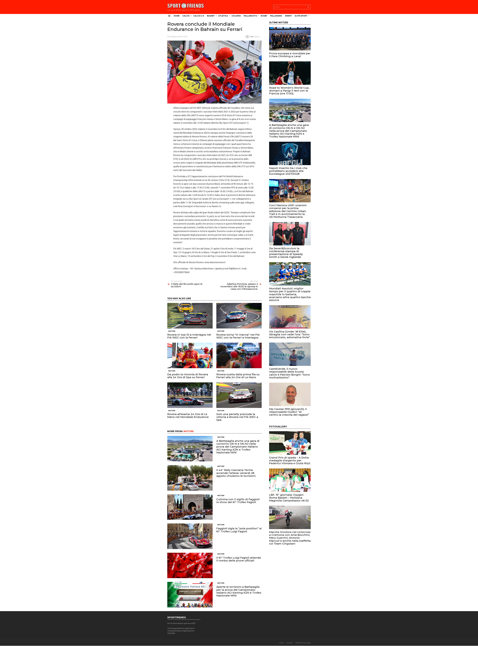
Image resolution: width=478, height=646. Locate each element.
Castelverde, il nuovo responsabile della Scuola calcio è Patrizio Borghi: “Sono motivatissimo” (289, 373)
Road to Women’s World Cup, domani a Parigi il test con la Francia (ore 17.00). (289, 90)
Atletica (223, 16)
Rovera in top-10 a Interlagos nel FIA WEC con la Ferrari (189, 336)
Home (176, 16)
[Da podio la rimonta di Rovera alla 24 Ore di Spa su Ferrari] (190, 355)
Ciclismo (236, 16)
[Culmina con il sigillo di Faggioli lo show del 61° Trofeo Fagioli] (190, 507)
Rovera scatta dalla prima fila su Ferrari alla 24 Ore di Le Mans (238, 376)
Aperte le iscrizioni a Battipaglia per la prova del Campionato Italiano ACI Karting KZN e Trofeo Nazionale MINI (238, 591)
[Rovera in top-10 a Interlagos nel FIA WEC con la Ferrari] (190, 315)
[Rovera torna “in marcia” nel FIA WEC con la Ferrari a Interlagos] (239, 315)
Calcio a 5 (198, 16)
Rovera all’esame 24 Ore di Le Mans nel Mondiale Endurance (188, 416)
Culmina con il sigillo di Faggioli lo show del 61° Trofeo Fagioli (238, 501)
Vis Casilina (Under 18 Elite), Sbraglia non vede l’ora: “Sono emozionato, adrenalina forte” (289, 334)
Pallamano (276, 16)
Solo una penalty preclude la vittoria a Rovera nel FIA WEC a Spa (237, 417)
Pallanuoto (250, 16)
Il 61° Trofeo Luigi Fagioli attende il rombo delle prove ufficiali (238, 559)
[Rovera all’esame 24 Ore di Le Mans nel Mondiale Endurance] (190, 395)
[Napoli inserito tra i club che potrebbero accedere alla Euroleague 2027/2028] (290, 153)
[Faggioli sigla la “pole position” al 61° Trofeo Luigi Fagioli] (190, 536)
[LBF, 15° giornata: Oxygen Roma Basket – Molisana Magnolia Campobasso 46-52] (290, 480)
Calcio (186, 16)
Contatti (290, 643)
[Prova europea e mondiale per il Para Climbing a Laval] (290, 38)
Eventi (288, 16)
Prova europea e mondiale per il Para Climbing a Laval (289, 55)
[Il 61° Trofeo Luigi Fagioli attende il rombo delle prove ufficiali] (190, 565)
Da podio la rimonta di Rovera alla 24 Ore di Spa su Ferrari (187, 376)
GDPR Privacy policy (303, 643)
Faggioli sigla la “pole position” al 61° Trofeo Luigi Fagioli (239, 530)
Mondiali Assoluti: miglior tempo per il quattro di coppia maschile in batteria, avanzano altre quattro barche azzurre (290, 294)
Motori (171, 331)
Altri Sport (301, 16)
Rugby (264, 16)
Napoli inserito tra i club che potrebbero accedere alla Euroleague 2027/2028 (288, 170)
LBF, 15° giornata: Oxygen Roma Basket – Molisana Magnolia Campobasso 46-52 (289, 497)
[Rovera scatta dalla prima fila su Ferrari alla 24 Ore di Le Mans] (239, 355)
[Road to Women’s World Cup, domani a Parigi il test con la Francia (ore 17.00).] (290, 73)
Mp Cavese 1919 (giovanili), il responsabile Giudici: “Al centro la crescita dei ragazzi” (289, 411)
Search (308, 7)
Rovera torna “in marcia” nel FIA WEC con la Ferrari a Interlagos (238, 336)
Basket (211, 16)
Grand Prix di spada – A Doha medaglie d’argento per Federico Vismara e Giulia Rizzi (289, 460)
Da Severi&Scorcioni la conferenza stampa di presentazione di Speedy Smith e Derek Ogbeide (286, 253)
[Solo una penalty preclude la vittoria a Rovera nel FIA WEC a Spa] (239, 395)
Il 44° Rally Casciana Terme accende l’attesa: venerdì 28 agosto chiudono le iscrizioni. (236, 472)
